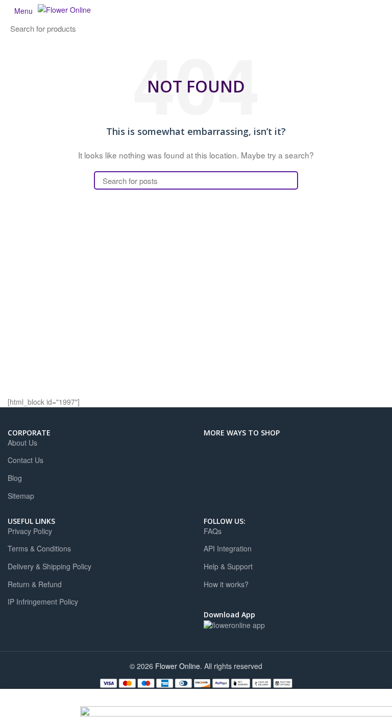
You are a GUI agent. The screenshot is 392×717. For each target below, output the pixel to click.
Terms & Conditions (39, 548)
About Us (22, 443)
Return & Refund (35, 584)
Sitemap (21, 496)
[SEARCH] (114, 28)
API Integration (228, 548)
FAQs (213, 531)
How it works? (226, 584)
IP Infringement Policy (43, 602)
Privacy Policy (30, 531)
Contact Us (25, 460)
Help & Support (228, 566)
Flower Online (177, 666)
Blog (15, 478)
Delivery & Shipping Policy (49, 566)
